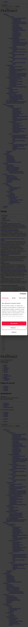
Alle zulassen (14, 323)
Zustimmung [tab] (5, 298)
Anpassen (13, 327)
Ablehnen (14, 332)
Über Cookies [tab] (22, 298)
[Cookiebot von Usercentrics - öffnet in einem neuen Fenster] (20, 294)
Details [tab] (14, 298)
